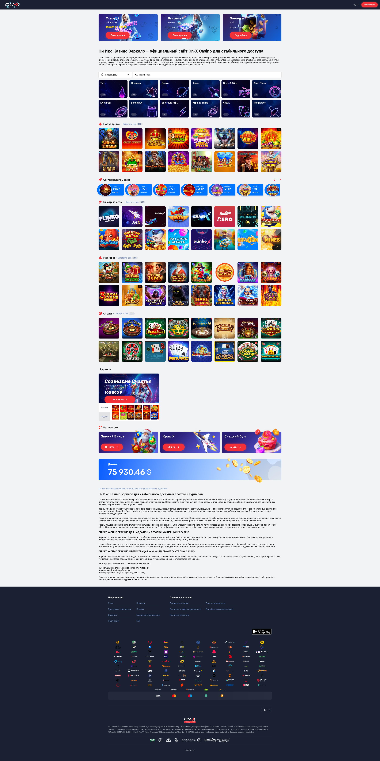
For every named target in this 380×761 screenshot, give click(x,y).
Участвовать (120, 399)
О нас (110, 603)
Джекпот (112, 615)
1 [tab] (184, 38)
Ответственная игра (215, 603)
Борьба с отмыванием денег (219, 609)
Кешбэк (140, 609)
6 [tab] (197, 38)
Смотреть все (131, 124)
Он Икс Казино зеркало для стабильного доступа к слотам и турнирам (133, 488)
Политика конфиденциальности (185, 609)
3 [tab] (190, 38)
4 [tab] (192, 38)
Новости (140, 603)
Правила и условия (179, 603)
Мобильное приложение (148, 615)
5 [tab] (194, 38)
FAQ (138, 621)
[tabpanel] (128, 27)
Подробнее (241, 35)
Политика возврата (179, 615)
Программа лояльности (119, 609)
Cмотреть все (134, 202)
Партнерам (113, 621)
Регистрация (369, 5)
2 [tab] (187, 38)
